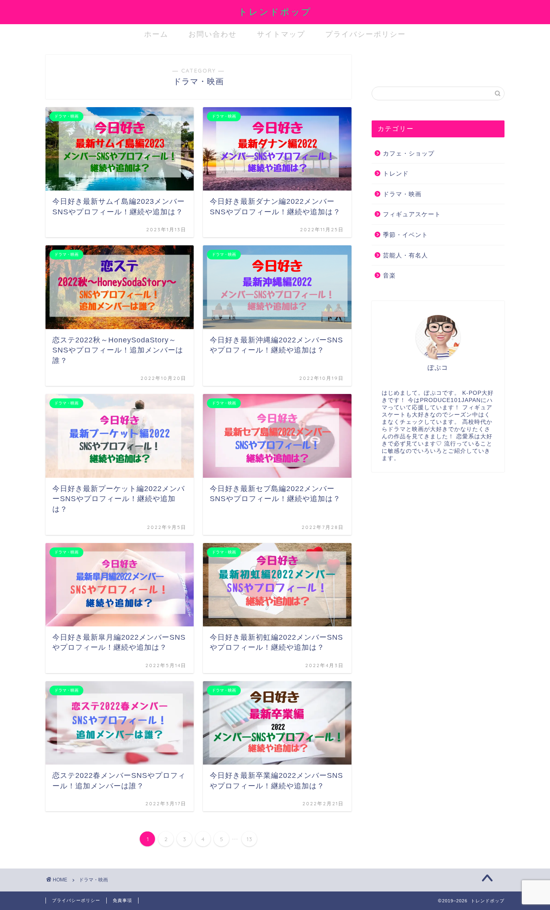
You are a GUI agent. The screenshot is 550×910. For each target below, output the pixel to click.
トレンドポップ (275, 11)
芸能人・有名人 (405, 255)
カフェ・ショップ (408, 153)
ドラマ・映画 (402, 194)
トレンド (396, 173)
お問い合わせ (212, 34)
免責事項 (122, 900)
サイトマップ (281, 34)
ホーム (156, 34)
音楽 (389, 275)
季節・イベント (405, 234)
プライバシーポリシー (365, 34)
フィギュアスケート (412, 214)
